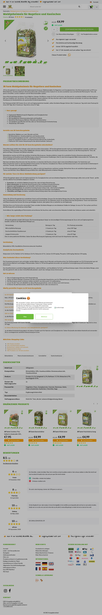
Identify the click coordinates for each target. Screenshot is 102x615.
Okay (24, 316)
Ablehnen (44, 316)
